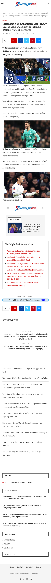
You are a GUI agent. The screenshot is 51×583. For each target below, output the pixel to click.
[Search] (48, 4)
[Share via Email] (38, 40)
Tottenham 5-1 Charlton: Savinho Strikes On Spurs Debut (25, 378)
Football (20, 567)
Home (4, 13)
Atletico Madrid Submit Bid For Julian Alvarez (25, 270)
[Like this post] (15, 40)
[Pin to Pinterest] (32, 40)
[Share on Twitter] (26, 40)
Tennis (38, 567)
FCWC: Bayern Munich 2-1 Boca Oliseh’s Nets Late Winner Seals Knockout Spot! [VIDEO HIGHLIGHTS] (25, 276)
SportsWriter (10, 320)
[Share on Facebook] (20, 40)
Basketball (29, 567)
